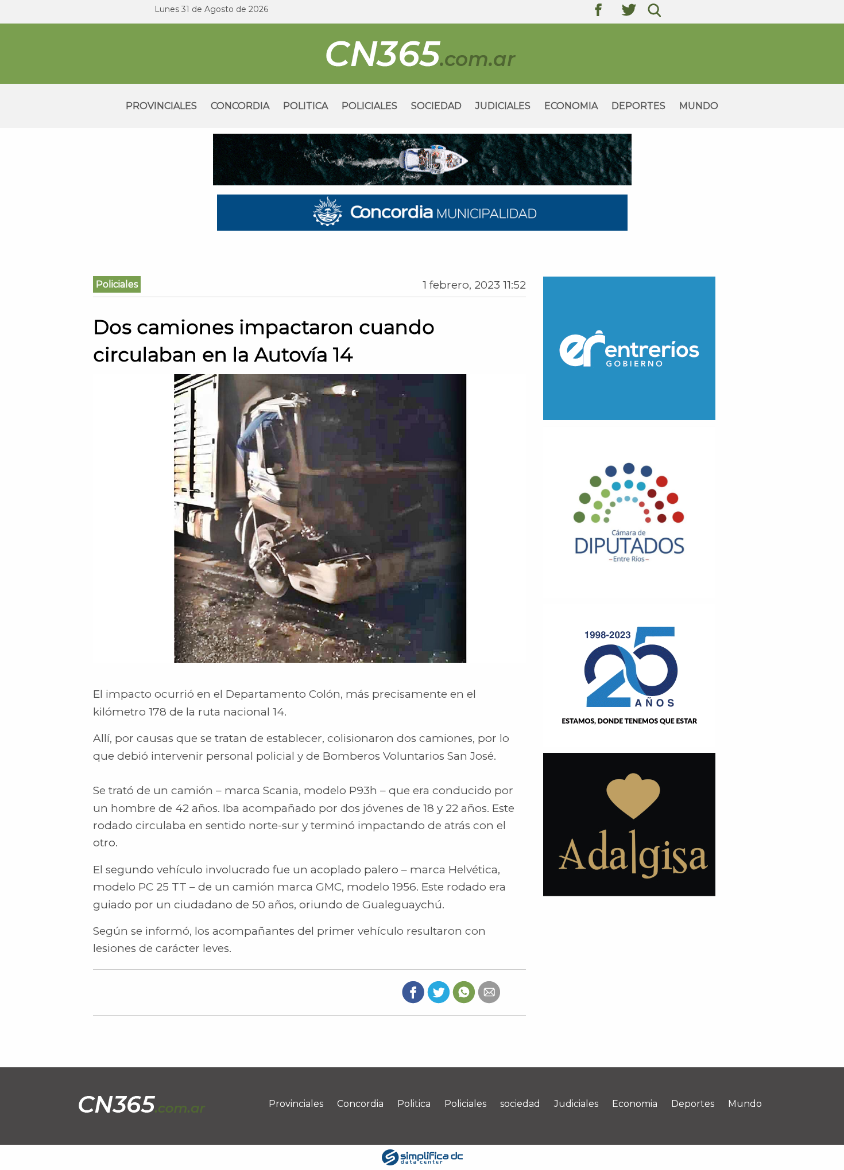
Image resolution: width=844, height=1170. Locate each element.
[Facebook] (413, 991)
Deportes (638, 105)
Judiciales (503, 105)
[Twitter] (438, 991)
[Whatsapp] (463, 991)
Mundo (698, 105)
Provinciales (161, 105)
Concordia (240, 105)
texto (607, 11)
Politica (305, 105)
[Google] (489, 991)
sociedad (436, 105)
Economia (571, 105)
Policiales (369, 105)
